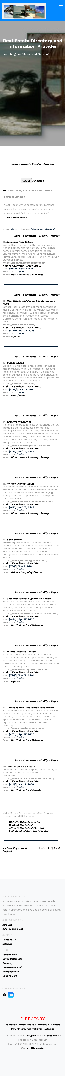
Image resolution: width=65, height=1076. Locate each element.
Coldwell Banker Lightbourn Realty (28, 598)
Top (5, 190)
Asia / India (18, 395)
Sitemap (49, 1029)
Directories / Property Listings (30, 457)
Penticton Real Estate (21, 766)
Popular (36, 164)
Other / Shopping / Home (26, 572)
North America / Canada (26, 790)
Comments (29, 235)
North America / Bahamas (27, 274)
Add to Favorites (13, 265)
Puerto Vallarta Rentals (21, 651)
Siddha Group (15, 362)
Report (55, 235)
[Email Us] (11, 994)
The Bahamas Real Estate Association (30, 707)
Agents (15, 336)
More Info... (33, 265)
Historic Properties (19, 421)
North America (27, 1024)
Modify (43, 235)
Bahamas (43, 1024)
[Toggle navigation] (61, 6)
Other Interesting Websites (26, 1029)
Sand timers (14, 539)
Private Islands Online (20, 483)
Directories (9, 1024)
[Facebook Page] (4, 994)
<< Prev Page (11, 848)
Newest (25, 164)
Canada (55, 1024)
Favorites (48, 164)
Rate (17, 235)
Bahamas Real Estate (19, 241)
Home (14, 164)
